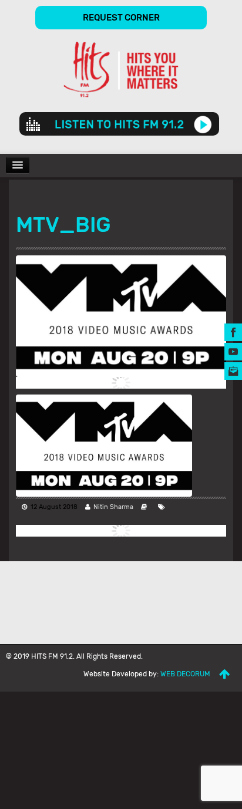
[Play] (203, 124)
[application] (119, 124)
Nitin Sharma (113, 507)
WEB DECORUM (185, 674)
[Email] (233, 371)
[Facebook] (233, 332)
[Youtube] (233, 351)
